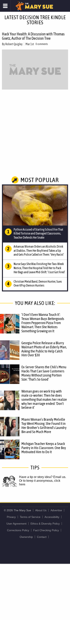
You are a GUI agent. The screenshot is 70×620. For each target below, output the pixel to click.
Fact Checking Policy (46, 530)
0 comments (42, 44)
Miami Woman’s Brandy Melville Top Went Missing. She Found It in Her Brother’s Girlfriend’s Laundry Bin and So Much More (43, 425)
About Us (40, 510)
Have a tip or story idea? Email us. (42, 477)
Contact (41, 536)
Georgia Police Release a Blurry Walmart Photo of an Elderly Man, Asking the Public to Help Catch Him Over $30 (44, 349)
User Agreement (16, 523)
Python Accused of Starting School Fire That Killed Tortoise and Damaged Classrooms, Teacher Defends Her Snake (38, 233)
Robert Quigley (14, 44)
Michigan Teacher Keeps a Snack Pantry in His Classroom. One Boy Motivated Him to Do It (43, 447)
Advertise (56, 510)
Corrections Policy (18, 530)
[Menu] (5, 6)
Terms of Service (30, 516)
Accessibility (52, 516)
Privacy (11, 516)
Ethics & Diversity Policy (45, 523)
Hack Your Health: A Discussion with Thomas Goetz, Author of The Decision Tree (33, 36)
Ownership (26, 536)
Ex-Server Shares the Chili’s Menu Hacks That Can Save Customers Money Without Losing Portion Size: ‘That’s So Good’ (43, 373)
